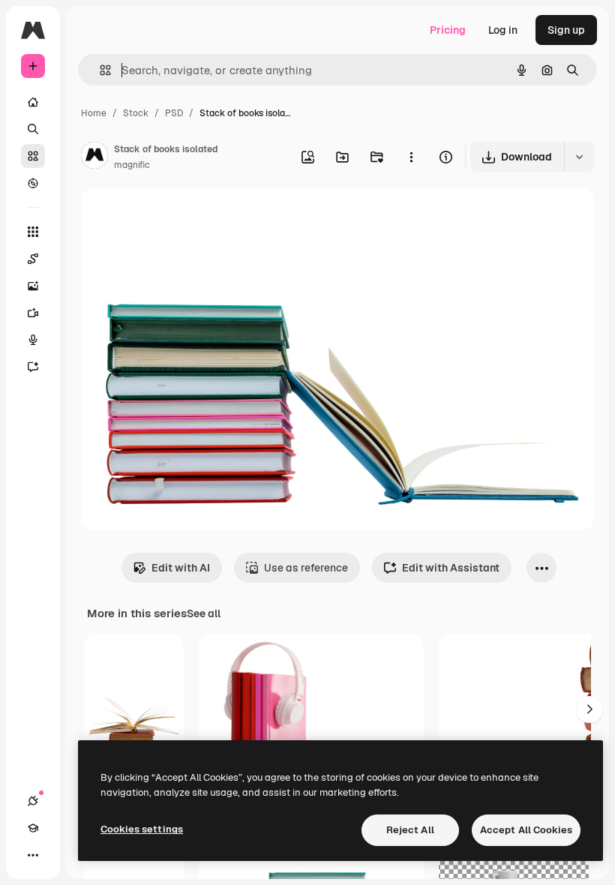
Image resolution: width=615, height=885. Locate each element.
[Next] (589, 709)
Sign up (566, 30)
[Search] (33, 129)
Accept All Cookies (526, 830)
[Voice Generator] (33, 340)
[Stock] (33, 156)
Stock (135, 113)
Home (93, 113)
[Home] (33, 102)
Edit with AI (181, 567)
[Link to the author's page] (94, 157)
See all (203, 613)
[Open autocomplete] (99, 70)
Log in (503, 30)
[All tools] (33, 232)
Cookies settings (141, 829)
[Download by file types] (579, 157)
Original (177, 217)
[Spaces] (33, 259)
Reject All (410, 830)
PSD (174, 113)
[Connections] (33, 801)
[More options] (411, 157)
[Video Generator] (33, 313)
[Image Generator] (33, 286)
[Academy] (33, 828)
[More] (33, 855)
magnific (132, 165)
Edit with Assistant (451, 567)
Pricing (448, 30)
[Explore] (33, 183)
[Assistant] (33, 367)
